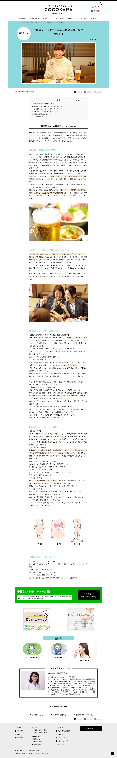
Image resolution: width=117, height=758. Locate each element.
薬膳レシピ (36, 739)
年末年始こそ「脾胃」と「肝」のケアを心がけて (49, 106)
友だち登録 (97, 7)
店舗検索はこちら (91, 729)
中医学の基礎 (37, 744)
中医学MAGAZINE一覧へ (85, 715)
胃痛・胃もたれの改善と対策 (58, 657)
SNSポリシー (61, 744)
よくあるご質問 (62, 737)
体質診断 (19, 734)
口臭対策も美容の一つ (84, 660)
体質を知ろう (34, 18)
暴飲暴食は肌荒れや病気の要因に (44, 103)
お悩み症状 (22, 18)
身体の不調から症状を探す (41, 732)
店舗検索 (94, 18)
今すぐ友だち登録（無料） (88, 595)
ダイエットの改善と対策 (32, 657)
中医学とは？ (60, 18)
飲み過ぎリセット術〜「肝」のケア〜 (45, 111)
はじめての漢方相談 (63, 731)
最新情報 (84, 18)
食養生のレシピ (37, 715)
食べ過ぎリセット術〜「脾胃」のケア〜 (46, 109)
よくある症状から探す (39, 730)
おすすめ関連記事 (41, 117)
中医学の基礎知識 (59, 715)
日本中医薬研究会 (33, 750)
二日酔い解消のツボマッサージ (43, 114)
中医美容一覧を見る (59, 706)
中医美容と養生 (37, 741)
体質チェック (47, 18)
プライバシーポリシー (64, 741)
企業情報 (60, 734)
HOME (18, 727)
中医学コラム (72, 18)
